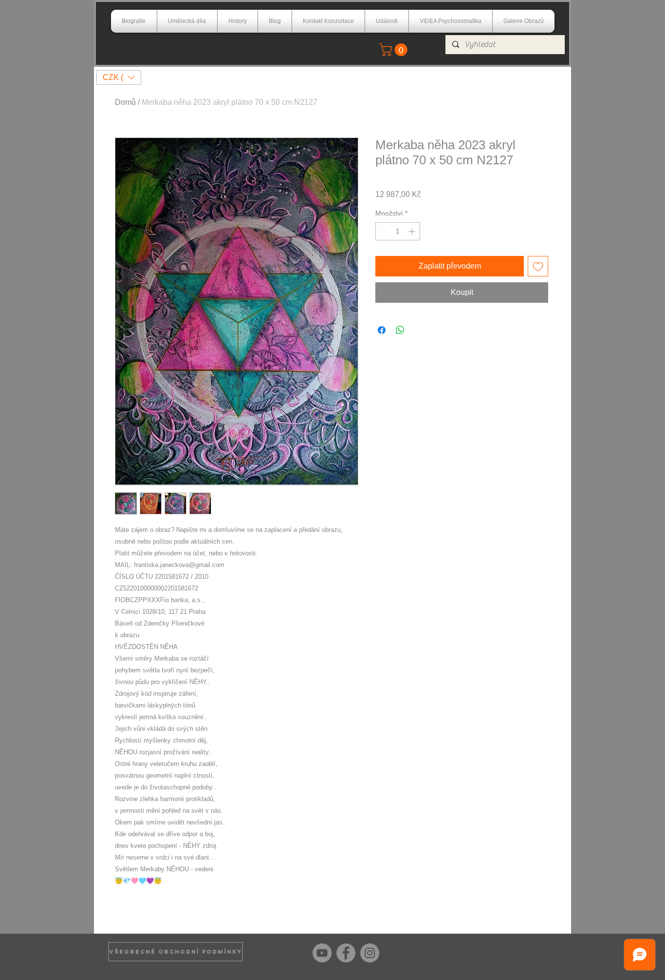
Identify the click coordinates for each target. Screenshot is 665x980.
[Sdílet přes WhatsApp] (400, 330)
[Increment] (412, 231)
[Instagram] (369, 952)
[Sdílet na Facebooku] (382, 330)
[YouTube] (322, 952)
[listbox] (118, 77)
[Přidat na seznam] (538, 266)
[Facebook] (345, 952)
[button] (394, 49)
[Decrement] (383, 231)
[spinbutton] (397, 231)
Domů (125, 102)
